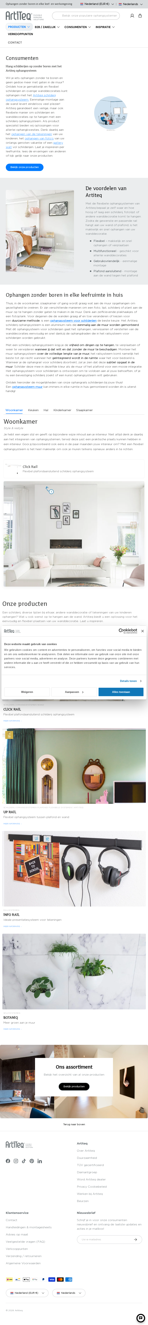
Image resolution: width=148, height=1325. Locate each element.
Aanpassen (72, 691)
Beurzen (83, 1201)
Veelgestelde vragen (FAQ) (25, 1241)
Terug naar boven (74, 1124)
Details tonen (128, 680)
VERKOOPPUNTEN (20, 34)
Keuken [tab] (33, 410)
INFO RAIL (11, 914)
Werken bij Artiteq (90, 1193)
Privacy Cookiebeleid (92, 1186)
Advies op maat (17, 1234)
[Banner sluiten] (142, 631)
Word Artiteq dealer (91, 1179)
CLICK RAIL (12, 709)
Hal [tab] (45, 410)
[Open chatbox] (140, 1318)
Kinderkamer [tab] (62, 410)
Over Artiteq (86, 1150)
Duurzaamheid (87, 1157)
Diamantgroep (87, 1172)
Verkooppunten (17, 1248)
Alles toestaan (121, 691)
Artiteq (19, 1310)
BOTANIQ (10, 1017)
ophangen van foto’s (39, 138)
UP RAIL (9, 812)
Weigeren (27, 691)
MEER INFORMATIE (12, 721)
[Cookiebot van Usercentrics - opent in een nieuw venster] (121, 631)
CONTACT (15, 42)
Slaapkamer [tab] (84, 410)
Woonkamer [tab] (14, 410)
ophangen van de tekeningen (31, 134)
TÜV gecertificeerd (90, 1165)
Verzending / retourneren (24, 1256)
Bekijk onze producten (24, 167)
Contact (11, 1220)
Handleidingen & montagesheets (29, 1227)
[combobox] (86, 16)
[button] (140, 16)
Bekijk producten (74, 1086)
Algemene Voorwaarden (23, 1263)
